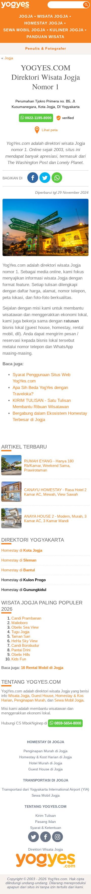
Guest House (42, 695)
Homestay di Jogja (45, 742)
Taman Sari (20, 636)
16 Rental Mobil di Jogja (42, 667)
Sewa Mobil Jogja (24, 30)
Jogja (26, 16)
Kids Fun (18, 659)
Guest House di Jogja (45, 769)
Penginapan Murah (29, 700)
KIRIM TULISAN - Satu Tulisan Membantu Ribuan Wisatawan (42, 403)
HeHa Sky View (24, 641)
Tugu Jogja (20, 632)
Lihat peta (49, 130)
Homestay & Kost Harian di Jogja (45, 757)
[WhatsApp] (58, 178)
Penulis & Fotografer (45, 48)
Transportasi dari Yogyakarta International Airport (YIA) (45, 789)
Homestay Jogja (43, 23)
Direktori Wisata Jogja (45, 849)
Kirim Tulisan (45, 816)
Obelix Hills (20, 654)
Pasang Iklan (45, 822)
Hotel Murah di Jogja (45, 763)
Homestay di (21, 550)
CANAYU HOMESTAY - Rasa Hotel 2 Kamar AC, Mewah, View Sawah (55, 492)
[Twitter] (45, 178)
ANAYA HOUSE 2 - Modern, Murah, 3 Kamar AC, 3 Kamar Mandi (55, 518)
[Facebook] (33, 178)
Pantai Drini (20, 650)
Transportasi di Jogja (45, 780)
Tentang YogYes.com (45, 806)
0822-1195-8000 (38, 118)
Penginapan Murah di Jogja (45, 751)
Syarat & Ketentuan (45, 828)
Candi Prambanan (26, 618)
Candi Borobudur (25, 645)
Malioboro (19, 623)
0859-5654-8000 (67, 723)
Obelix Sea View (25, 627)
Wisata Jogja (52, 16)
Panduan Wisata (45, 37)
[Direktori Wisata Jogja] (45, 860)
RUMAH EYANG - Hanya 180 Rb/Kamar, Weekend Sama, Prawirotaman (49, 465)
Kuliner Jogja (67, 30)
